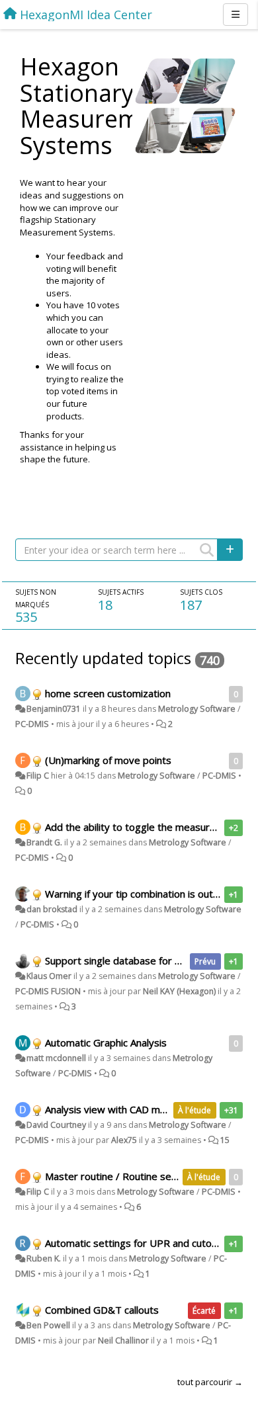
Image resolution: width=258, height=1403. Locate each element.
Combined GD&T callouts (102, 1309)
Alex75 (124, 1140)
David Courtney (56, 1124)
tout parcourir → (210, 1382)
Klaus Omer (48, 976)
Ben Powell (48, 1325)
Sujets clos (201, 592)
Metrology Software (197, 708)
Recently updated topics (103, 658)
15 (225, 1140)
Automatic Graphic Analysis (106, 1042)
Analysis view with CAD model (112, 1109)
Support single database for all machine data (146, 960)
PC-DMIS (32, 724)
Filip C (37, 775)
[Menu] (235, 14)
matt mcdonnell (56, 1058)
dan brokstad (51, 909)
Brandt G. (44, 842)
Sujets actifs (121, 592)
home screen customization (108, 693)
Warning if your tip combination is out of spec (147, 893)
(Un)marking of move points (108, 760)
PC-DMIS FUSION (48, 991)
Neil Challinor (123, 1340)
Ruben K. (43, 1258)
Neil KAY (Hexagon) (179, 991)
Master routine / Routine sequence (124, 1176)
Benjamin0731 (53, 708)
